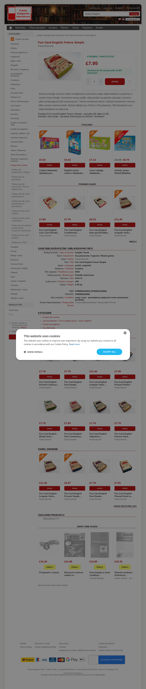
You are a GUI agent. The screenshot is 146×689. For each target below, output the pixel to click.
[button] (33, 351)
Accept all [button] (109, 351)
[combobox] (125, 332)
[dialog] (73, 344)
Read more (74, 344)
